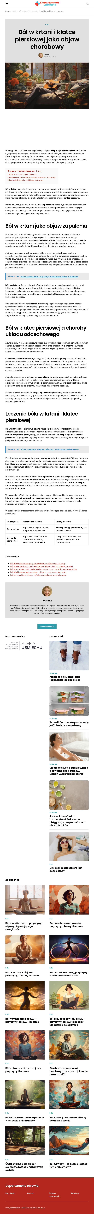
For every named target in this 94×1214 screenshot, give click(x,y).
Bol (14, 11)
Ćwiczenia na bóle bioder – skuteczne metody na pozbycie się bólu (24, 1167)
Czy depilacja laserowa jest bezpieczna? (65, 869)
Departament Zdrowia (22, 1186)
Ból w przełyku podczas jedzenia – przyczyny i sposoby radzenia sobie (43, 569)
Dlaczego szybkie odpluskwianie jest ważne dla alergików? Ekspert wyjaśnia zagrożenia (68, 771)
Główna (53, 673)
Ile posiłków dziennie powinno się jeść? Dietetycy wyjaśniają (68, 724)
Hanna (46, 54)
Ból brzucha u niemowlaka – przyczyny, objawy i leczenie (66, 924)
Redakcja (75, 1193)
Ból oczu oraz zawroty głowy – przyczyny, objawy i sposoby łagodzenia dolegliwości (67, 1022)
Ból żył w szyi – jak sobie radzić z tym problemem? (68, 1165)
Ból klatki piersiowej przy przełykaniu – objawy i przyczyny (37, 563)
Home (8, 11)
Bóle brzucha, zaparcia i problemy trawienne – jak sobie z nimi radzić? (68, 1071)
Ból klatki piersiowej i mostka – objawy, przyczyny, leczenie (37, 572)
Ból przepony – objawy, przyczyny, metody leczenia (22, 974)
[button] (6, 3)
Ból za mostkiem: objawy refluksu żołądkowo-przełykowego (38, 575)
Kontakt (30, 1193)
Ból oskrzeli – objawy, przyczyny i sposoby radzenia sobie (68, 974)
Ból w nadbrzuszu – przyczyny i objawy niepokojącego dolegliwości (23, 926)
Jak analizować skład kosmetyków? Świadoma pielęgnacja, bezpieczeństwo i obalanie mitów (67, 821)
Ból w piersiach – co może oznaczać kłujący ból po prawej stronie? (41, 566)
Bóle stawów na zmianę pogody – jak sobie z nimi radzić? (24, 1119)
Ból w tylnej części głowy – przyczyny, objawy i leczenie (22, 1020)
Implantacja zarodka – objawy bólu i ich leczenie (67, 1119)
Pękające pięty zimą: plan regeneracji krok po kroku (64, 678)
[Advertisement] (47, 127)
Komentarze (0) (47, 626)
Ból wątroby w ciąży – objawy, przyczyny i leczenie (23, 1069)
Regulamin (10, 1193)
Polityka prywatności (54, 1194)
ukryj (39, 171)
